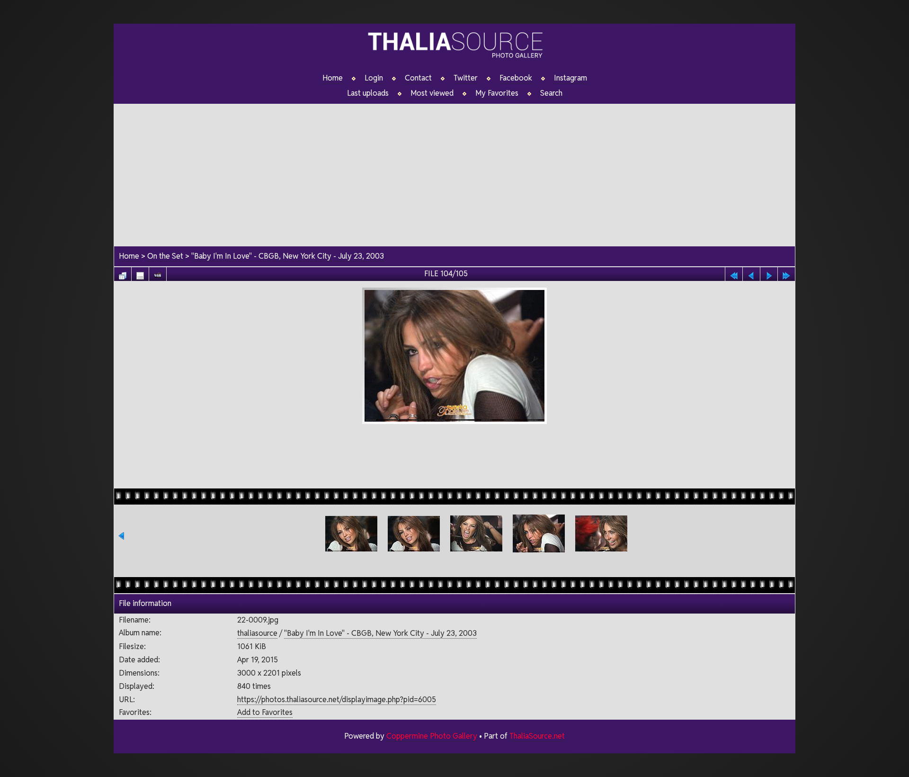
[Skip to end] (786, 273)
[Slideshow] (157, 273)
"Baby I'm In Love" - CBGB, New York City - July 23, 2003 (287, 256)
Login (374, 78)
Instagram (570, 78)
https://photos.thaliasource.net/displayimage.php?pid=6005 (336, 700)
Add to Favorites (265, 712)
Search (551, 93)
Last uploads (368, 93)
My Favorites (496, 93)
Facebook (515, 78)
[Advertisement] (454, 170)
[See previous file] (751, 273)
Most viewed (432, 93)
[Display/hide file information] (140, 273)
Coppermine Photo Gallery (431, 736)
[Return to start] (734, 273)
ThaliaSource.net (537, 736)
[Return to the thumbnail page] (122, 273)
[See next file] (769, 273)
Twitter (466, 78)
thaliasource (257, 633)
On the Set (165, 256)
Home (332, 78)
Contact (418, 78)
